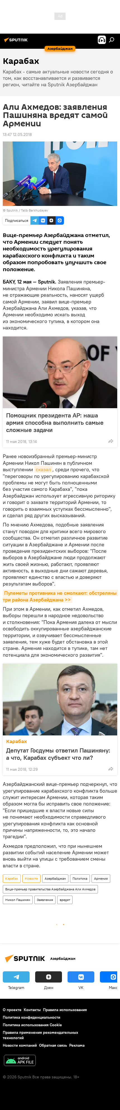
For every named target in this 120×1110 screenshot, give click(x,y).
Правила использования (65, 1009)
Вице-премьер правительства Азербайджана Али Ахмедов (50, 889)
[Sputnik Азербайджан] (17, 42)
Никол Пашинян (17, 900)
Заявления (45, 900)
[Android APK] (20, 1061)
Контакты (32, 1009)
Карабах (16, 741)
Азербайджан (55, 878)
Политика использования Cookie (32, 1024)
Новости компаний (20, 1045)
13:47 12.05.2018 (17, 134)
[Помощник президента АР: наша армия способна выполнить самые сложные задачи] (60, 372)
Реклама (77, 1045)
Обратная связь (53, 1045)
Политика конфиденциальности (31, 1017)
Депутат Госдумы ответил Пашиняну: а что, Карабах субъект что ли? (58, 754)
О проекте (12, 1009)
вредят (65, 900)
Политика (80, 878)
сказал (43, 469)
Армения (101, 878)
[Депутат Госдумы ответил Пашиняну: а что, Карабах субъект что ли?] (60, 699)
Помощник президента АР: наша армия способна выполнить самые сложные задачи (55, 422)
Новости (31, 878)
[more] (110, 441)
